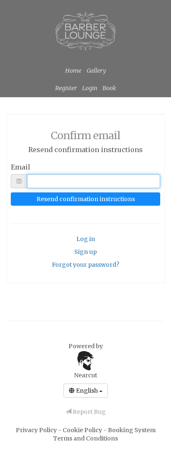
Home (73, 70)
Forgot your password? (85, 264)
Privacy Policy (37, 430)
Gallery (96, 70)
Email (20, 167)
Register (66, 88)
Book (109, 88)
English (87, 390)
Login (89, 88)
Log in (85, 239)
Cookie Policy (83, 430)
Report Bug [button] (88, 412)
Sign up (85, 252)
